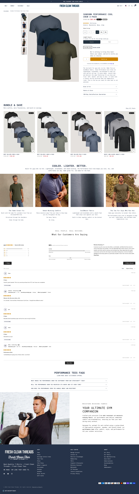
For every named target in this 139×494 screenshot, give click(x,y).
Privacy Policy (75, 473)
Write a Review (130, 263)
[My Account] (129, 6)
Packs (38, 454)
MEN (6, 6)
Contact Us (74, 454)
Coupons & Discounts (77, 463)
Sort (123, 268)
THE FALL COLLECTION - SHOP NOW (69, 1)
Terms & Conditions (76, 471)
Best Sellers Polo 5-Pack (78, 154)
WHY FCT (119, 6)
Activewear (6, 10)
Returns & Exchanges (77, 456)
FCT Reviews (74, 469)
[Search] (131, 6)
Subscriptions (108, 461)
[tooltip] (103, 244)
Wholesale (73, 467)
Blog (105, 465)
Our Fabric (107, 454)
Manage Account (75, 452)
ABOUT (106, 449)
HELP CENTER (74, 449)
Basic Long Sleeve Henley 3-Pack (114, 154)
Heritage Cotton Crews (44, 456)
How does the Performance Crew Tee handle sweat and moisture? (53, 388)
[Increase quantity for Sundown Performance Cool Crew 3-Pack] (88, 59)
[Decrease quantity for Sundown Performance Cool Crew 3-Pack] (84, 59)
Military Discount (76, 465)
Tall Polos (40, 463)
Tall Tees (40, 459)
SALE (28, 6)
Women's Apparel (42, 465)
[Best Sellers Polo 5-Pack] (86, 132)
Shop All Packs (130, 108)
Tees (38, 452)
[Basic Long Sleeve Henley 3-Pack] (119, 132)
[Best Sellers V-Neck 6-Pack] (52, 132)
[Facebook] (5, 473)
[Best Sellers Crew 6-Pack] (19, 132)
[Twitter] (9, 473)
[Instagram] (12, 473)
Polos (38, 461)
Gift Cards (40, 475)
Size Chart (107, 459)
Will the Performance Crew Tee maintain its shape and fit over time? (56, 384)
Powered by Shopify (37, 487)
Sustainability (108, 463)
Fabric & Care (88, 90)
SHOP (38, 449)
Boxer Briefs (41, 473)
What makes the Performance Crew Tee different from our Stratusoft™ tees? (58, 380)
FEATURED (20, 6)
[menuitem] (6, 6)
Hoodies (39, 471)
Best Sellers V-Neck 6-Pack (45, 154)
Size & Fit (87, 86)
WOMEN (12, 6)
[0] (134, 6)
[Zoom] (75, 16)
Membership (74, 459)
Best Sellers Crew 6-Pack (11, 154)
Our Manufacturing (109, 456)
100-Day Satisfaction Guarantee (94, 94)
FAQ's (72, 461)
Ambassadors (107, 467)
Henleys (39, 469)
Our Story (107, 452)
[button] (89, 23)
